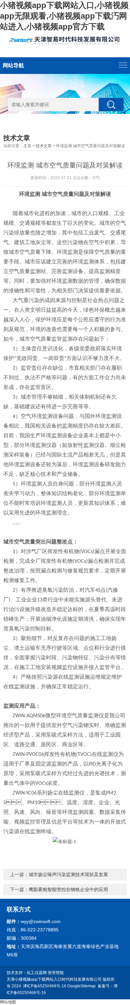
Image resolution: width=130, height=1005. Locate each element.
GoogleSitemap (81, 986)
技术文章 (44, 146)
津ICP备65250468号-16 (44, 986)
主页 (27, 146)
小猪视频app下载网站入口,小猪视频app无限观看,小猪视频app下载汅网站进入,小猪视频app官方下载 (64, 16)
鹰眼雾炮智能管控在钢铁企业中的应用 (68, 889)
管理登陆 (56, 972)
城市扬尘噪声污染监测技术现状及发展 (68, 874)
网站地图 (8, 1002)
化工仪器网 (37, 972)
